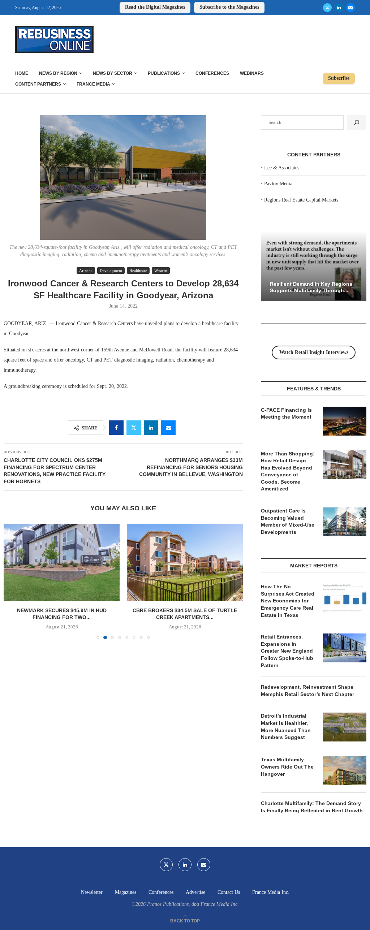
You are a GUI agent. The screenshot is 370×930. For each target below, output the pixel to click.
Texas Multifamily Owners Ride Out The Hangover (287, 767)
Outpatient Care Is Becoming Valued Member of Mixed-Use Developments (287, 521)
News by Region (58, 73)
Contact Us (229, 892)
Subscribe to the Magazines (229, 7)
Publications (164, 73)
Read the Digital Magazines (155, 7)
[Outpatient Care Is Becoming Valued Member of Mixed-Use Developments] (344, 521)
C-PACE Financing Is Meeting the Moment (286, 413)
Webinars (252, 73)
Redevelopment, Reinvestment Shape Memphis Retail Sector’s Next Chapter (307, 690)
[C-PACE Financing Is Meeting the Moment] (344, 421)
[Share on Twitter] (133, 427)
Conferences (212, 73)
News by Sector (112, 73)
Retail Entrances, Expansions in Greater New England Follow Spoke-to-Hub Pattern (287, 651)
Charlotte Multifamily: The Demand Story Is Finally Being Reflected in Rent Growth (312, 806)
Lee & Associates (281, 167)
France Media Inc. (270, 892)
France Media (93, 84)
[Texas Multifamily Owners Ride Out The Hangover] (344, 770)
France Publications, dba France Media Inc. (193, 904)
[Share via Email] (168, 427)
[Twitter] (327, 7)
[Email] (350, 7)
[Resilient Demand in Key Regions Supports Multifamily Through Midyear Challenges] (313, 266)
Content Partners (38, 84)
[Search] (356, 122)
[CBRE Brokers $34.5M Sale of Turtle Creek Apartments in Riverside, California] (185, 562)
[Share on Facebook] (116, 427)
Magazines (125, 892)
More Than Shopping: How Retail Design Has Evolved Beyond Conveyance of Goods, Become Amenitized (288, 471)
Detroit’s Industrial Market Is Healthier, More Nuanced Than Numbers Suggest (286, 726)
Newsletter (92, 892)
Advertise (195, 892)
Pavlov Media (278, 183)
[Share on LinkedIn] (151, 427)
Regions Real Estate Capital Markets (301, 200)
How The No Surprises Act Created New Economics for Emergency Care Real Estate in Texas (287, 601)
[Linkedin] (339, 7)
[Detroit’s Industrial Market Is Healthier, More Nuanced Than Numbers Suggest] (344, 727)
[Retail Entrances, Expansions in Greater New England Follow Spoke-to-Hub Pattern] (344, 647)
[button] (13, 581)
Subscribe (338, 78)
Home (21, 73)
